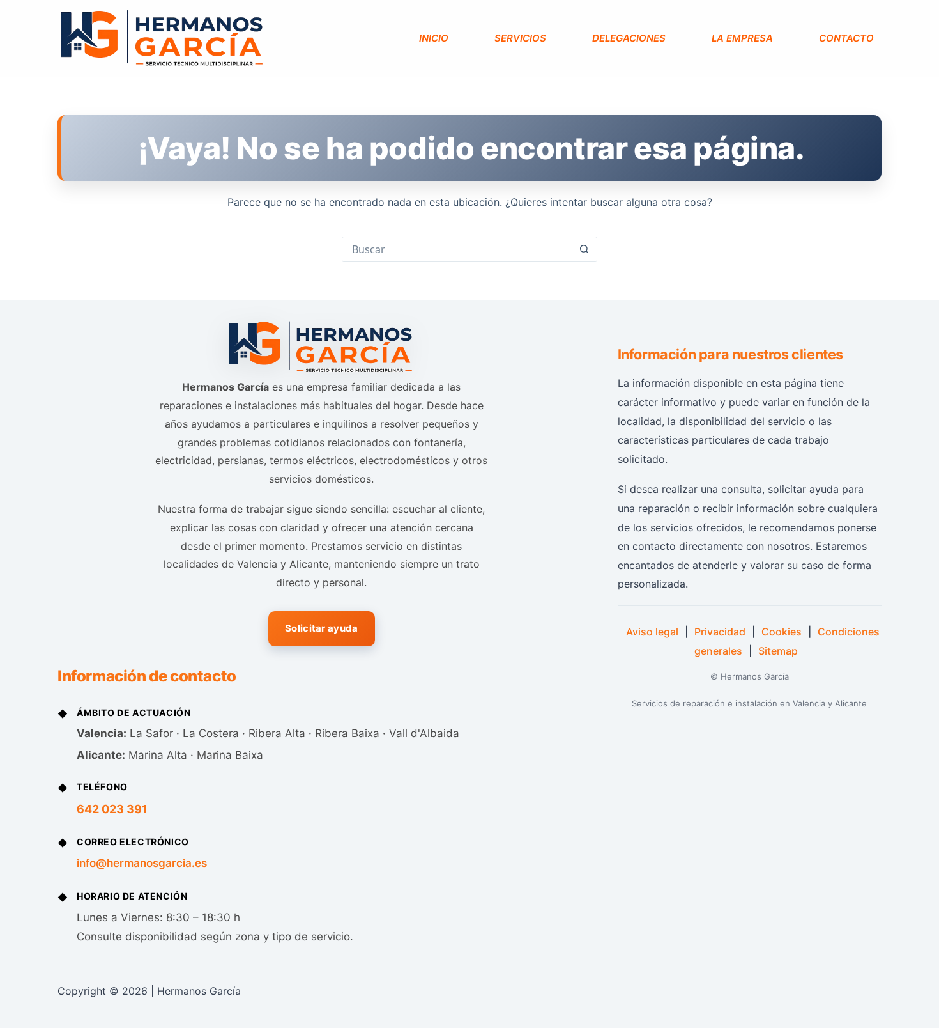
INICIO (433, 38)
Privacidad (719, 631)
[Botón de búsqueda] (584, 249)
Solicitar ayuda (321, 628)
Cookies (781, 631)
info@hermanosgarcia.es (142, 863)
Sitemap (778, 650)
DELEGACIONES (629, 38)
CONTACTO (846, 38)
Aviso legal (652, 631)
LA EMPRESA (742, 38)
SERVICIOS (520, 38)
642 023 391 (112, 809)
